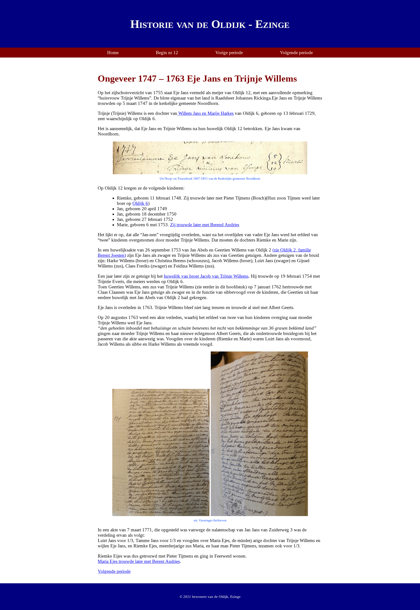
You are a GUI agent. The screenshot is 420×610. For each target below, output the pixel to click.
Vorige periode (229, 52)
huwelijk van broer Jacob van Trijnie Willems (206, 276)
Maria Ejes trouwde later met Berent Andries (139, 561)
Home (113, 52)
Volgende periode (296, 52)
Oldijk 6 (140, 203)
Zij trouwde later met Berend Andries (204, 224)
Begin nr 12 (167, 52)
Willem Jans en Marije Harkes (205, 113)
